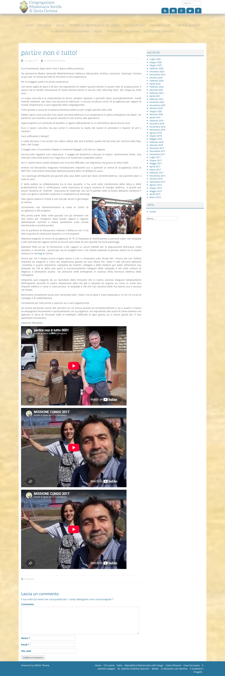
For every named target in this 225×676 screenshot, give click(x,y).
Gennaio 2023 (156, 89)
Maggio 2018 (156, 138)
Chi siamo (44, 25)
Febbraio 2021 (156, 99)
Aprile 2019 (155, 117)
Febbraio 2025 (156, 68)
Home (29, 25)
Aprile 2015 (155, 194)
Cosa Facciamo (160, 25)
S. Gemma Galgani (187, 25)
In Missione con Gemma (123, 31)
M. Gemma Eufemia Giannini (70, 31)
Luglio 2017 (155, 157)
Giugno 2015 (156, 187)
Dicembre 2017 (157, 148)
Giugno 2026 (156, 62)
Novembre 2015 (157, 175)
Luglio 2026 (155, 59)
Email (25, 644)
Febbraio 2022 (156, 92)
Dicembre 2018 (157, 123)
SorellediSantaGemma (54, 60)
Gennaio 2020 (156, 114)
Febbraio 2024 (156, 80)
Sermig (38, 253)
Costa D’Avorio (134, 25)
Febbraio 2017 (156, 172)
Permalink (29, 579)
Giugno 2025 (156, 65)
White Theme (42, 665)
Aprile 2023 (155, 83)
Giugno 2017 (156, 160)
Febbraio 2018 (156, 142)
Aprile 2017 (155, 166)
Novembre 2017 (157, 151)
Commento (27, 604)
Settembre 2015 (157, 181)
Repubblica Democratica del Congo (94, 25)
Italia (60, 25)
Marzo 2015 (155, 197)
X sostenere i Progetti (159, 31)
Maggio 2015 (156, 191)
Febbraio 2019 (156, 120)
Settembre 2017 (157, 154)
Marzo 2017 (155, 169)
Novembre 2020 (157, 105)
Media (98, 31)
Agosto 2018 (156, 132)
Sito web (26, 651)
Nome (25, 638)
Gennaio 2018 (156, 145)
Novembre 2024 (157, 74)
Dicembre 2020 (157, 102)
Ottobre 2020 (156, 108)
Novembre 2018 (157, 126)
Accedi (153, 211)
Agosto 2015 (156, 184)
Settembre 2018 (157, 129)
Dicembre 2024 (157, 71)
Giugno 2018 (156, 135)
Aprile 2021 (155, 95)
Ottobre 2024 (156, 77)
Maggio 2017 (156, 163)
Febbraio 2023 (156, 86)
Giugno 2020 (156, 111)
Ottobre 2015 (156, 178)
